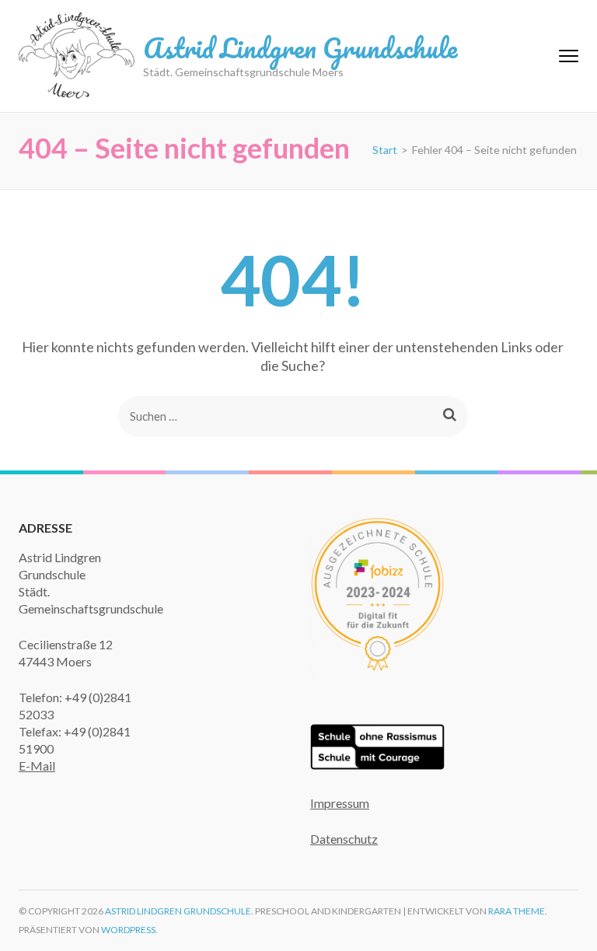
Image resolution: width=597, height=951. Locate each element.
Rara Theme (516, 911)
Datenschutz (344, 838)
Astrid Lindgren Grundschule (300, 47)
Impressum (339, 802)
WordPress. (129, 929)
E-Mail (37, 765)
